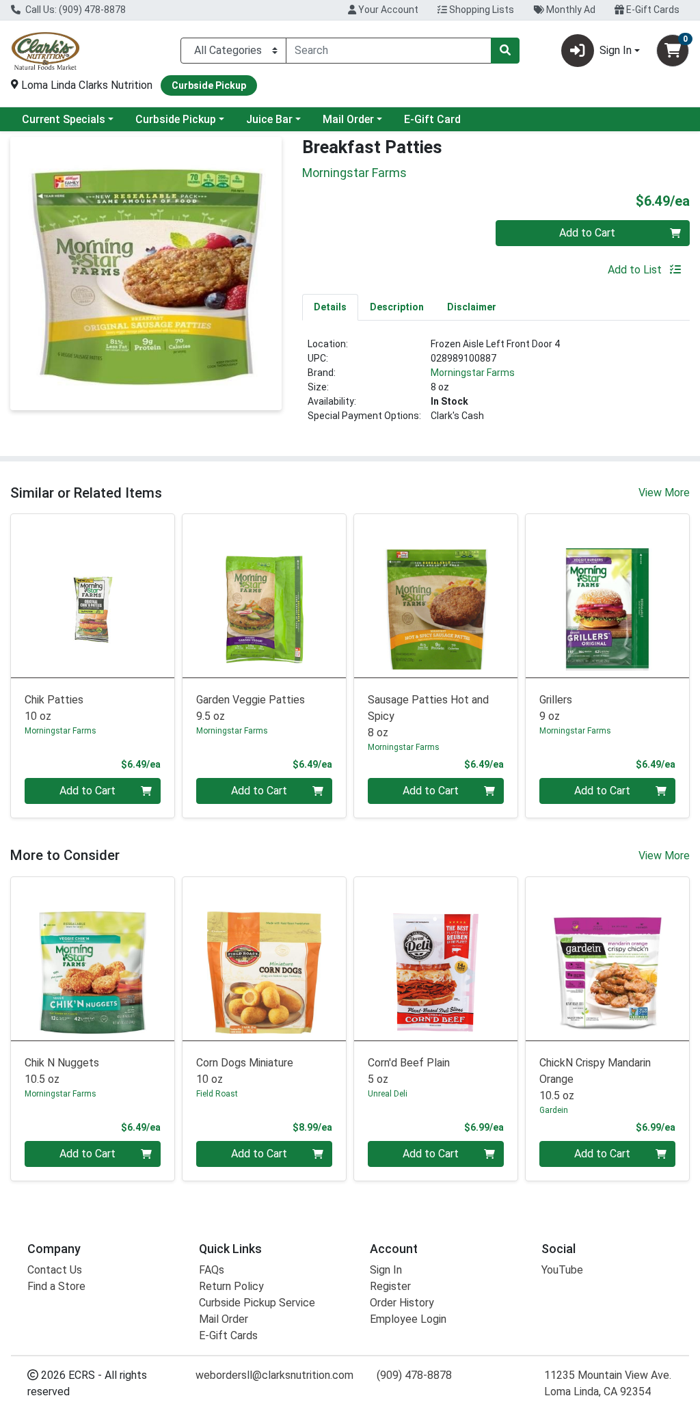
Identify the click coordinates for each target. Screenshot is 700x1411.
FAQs (211, 1269)
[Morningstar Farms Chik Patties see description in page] (92, 596)
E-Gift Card (432, 119)
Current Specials (63, 119)
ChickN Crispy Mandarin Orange (595, 1079)
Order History (402, 1302)
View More (664, 492)
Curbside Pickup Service (257, 1302)
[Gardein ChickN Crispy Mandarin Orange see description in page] (607, 959)
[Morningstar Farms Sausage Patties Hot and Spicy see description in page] (436, 596)
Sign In (386, 1269)
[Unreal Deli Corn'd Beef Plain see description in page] (436, 959)
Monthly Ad (569, 9)
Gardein (553, 1110)
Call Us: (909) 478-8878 (74, 9)
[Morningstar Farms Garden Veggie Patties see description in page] (264, 596)
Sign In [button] (616, 50)
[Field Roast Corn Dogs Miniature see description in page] (264, 959)
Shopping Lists (480, 9)
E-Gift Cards (651, 9)
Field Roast (217, 1094)
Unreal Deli (387, 1094)
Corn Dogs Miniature (244, 1071)
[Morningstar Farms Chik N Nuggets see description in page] (92, 959)
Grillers (555, 708)
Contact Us (54, 1269)
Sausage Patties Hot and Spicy (428, 716)
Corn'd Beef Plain (409, 1071)
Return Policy (231, 1286)
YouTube (562, 1269)
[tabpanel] (496, 385)
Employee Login (408, 1319)
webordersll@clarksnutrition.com (274, 1375)
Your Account (387, 9)
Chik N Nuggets (62, 1071)
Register (390, 1286)
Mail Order (348, 119)
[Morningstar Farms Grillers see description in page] (607, 596)
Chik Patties (54, 708)
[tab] (330, 307)
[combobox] (389, 51)
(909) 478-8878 (414, 1375)
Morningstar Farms (473, 372)
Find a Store (56, 1286)
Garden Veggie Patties (250, 708)
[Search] (505, 51)
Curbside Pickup (175, 119)
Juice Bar (269, 119)
